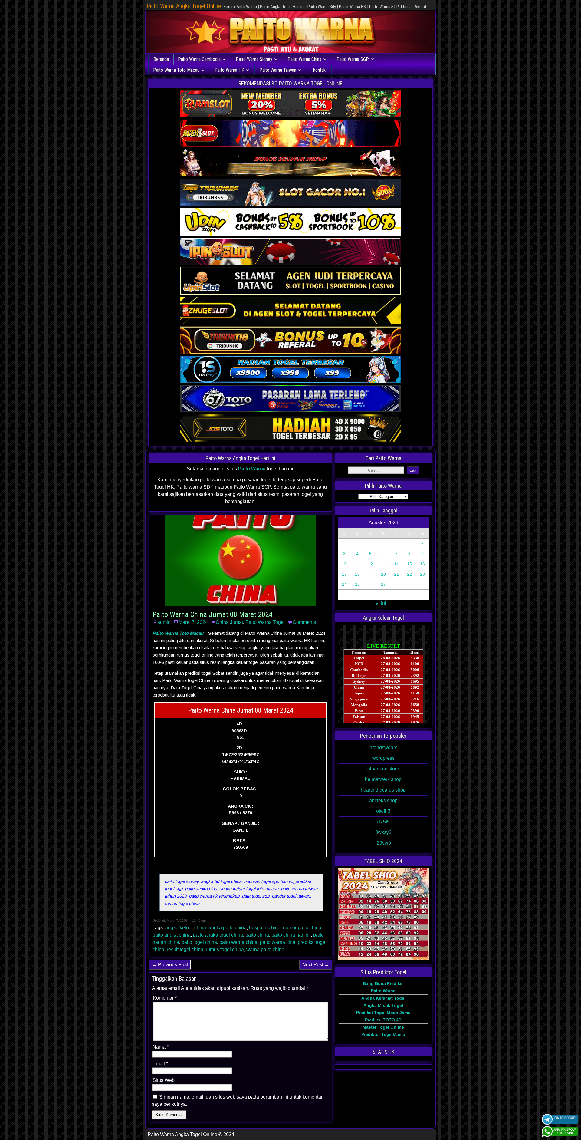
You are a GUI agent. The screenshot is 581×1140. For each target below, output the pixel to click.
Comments (304, 622)
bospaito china (265, 927)
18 (357, 574)
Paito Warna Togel (265, 622)
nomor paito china (302, 927)
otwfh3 (383, 811)
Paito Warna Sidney (254, 59)
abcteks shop (383, 800)
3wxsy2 (383, 832)
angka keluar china (185, 927)
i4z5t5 (383, 821)
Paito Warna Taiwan (277, 70)
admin (164, 622)
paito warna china (238, 942)
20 (383, 574)
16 (422, 564)
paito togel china (199, 942)
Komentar (165, 997)
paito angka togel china (218, 934)
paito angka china (172, 934)
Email (160, 1063)
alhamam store (383, 768)
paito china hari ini (291, 934)
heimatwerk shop (383, 779)
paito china (257, 934)
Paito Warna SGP (352, 59)
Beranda (161, 59)
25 (357, 584)
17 (344, 574)
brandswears (383, 747)
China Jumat (229, 622)
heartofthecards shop (383, 789)
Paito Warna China (304, 59)
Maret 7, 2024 (193, 622)
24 (344, 584)
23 (422, 574)
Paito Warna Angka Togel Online (183, 6)
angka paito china (227, 927)
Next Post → (315, 964)
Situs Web (164, 1080)
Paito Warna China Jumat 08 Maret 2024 (213, 614)
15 (409, 564)
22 (409, 574)
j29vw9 (383, 842)
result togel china (185, 949)
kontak (319, 70)
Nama (161, 1046)
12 (370, 564)
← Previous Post (170, 964)
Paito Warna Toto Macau (176, 70)
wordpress (383, 758)
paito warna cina (277, 942)
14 (396, 564)
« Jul (381, 603)
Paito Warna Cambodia (199, 59)
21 (396, 574)
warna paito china (265, 949)
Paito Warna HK (229, 70)
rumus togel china (225, 949)
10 (344, 564)
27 (383, 584)
